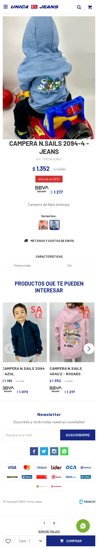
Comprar (74, 541)
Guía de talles (49, 531)
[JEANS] (54, 225)
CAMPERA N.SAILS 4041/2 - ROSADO (66, 371)
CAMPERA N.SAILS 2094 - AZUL (23, 371)
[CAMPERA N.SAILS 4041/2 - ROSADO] (71, 332)
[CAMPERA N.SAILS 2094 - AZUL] (23, 332)
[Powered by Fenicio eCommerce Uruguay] (87, 501)
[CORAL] (43, 225)
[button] (89, 349)
